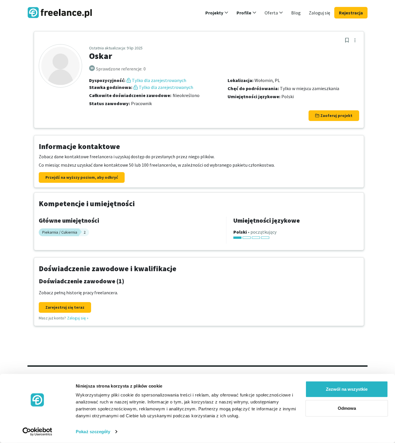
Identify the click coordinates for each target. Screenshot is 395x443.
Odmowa (347, 407)
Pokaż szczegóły (93, 431)
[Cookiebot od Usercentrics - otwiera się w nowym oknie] (37, 431)
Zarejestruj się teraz (64, 307)
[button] (216, 12)
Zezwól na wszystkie (347, 389)
